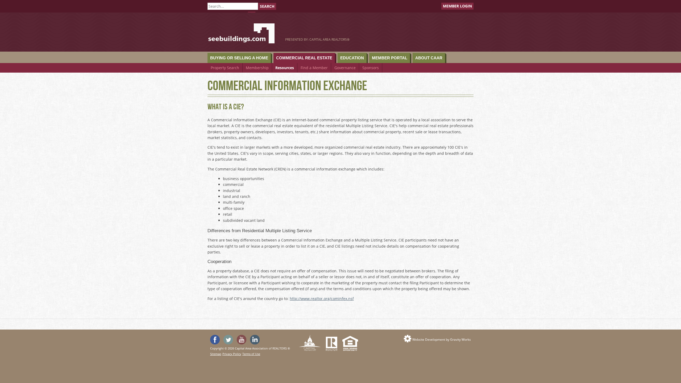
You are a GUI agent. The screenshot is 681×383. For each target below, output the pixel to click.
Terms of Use (251, 354)
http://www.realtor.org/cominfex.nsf (322, 298)
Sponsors (370, 67)
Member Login (457, 6)
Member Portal (389, 58)
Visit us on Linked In (255, 339)
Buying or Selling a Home (239, 58)
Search (267, 6)
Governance (345, 67)
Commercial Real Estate (304, 58)
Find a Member (314, 67)
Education (352, 58)
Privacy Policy (231, 354)
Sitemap (215, 354)
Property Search (225, 67)
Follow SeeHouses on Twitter (228, 339)
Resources (284, 67)
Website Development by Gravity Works (441, 339)
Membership (257, 67)
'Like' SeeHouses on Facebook (215, 339)
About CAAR (428, 58)
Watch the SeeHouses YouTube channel (241, 339)
